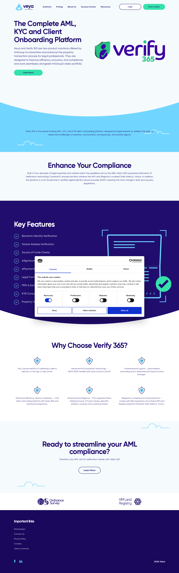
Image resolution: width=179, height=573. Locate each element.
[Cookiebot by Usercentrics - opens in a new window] (131, 261)
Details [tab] (90, 269)
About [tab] (126, 269)
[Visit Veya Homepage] (24, 6)
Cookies (17, 544)
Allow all (124, 310)
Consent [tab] (53, 269)
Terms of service (21, 548)
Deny (54, 310)
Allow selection (89, 310)
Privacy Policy (20, 539)
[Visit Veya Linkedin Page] (20, 561)
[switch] (75, 300)
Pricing (59, 7)
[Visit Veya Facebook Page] (14, 561)
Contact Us (19, 534)
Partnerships (19, 529)
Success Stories (88, 7)
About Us (72, 7)
